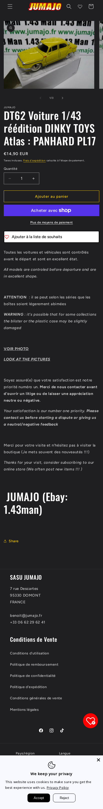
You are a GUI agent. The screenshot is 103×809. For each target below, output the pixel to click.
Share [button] (14, 541)
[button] (10, 6)
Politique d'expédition (28, 687)
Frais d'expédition (34, 160)
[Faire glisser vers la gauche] (40, 97)
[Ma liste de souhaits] (80, 6)
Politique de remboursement (34, 664)
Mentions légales (24, 710)
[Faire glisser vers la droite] (62, 97)
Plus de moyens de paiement (51, 222)
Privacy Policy (58, 787)
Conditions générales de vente (36, 698)
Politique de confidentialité (33, 676)
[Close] (98, 759)
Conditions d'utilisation (29, 653)
